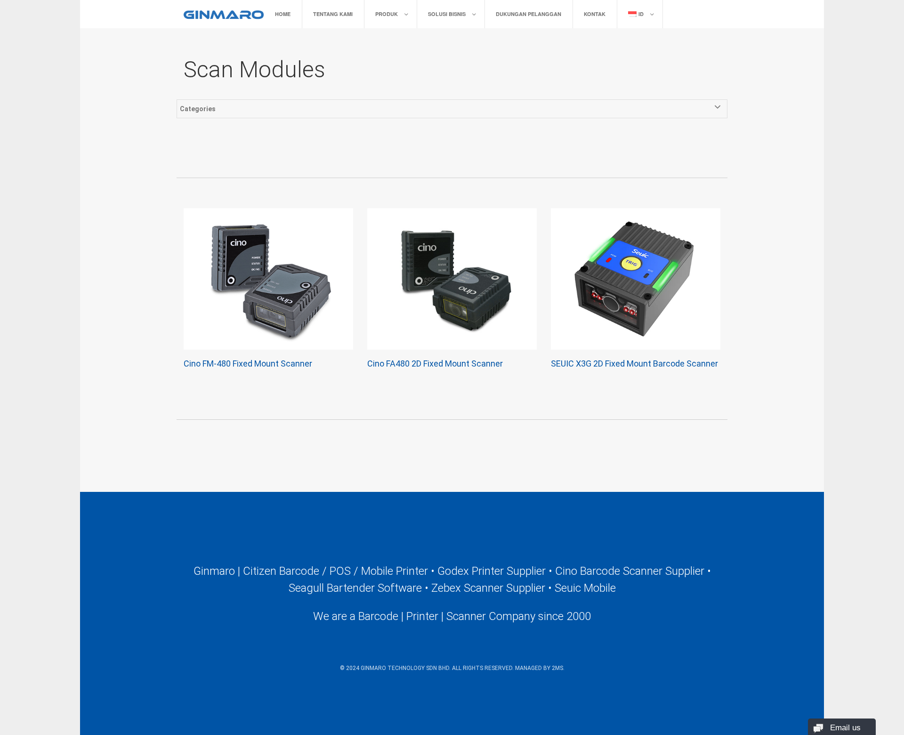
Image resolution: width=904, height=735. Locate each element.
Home (283, 13)
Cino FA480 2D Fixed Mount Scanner (435, 363)
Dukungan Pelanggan (528, 13)
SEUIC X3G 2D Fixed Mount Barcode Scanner (634, 363)
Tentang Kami (333, 13)
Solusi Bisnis (447, 13)
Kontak (594, 13)
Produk (386, 13)
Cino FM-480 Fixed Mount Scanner (248, 363)
